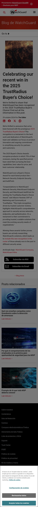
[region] (19, 486)
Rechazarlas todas (19, 496)
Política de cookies (14, 480)
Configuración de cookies (19, 488)
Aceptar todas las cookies (19, 503)
